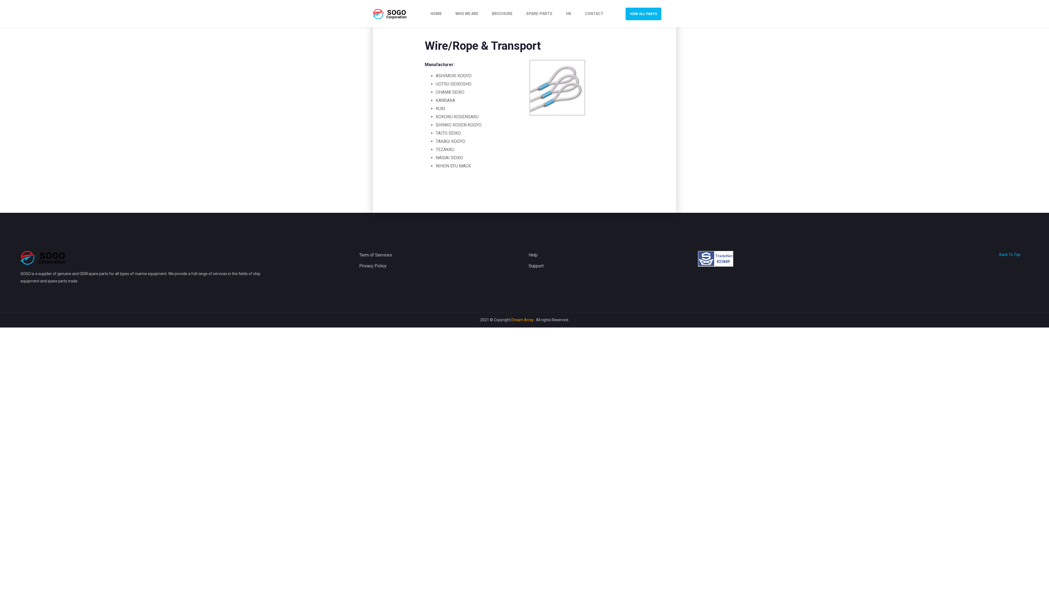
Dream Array (522, 320)
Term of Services (375, 255)
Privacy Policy (373, 266)
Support (536, 266)
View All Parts (643, 14)
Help (533, 255)
